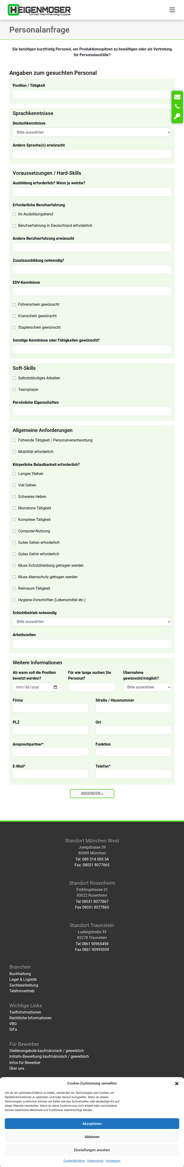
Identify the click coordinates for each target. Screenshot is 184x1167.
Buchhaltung (20, 973)
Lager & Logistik (23, 979)
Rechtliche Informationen (30, 1018)
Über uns (16, 1068)
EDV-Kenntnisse (26, 282)
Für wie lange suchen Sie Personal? (89, 675)
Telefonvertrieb (21, 991)
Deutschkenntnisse (29, 123)
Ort (98, 722)
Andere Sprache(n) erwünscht (39, 145)
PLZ (16, 722)
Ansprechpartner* (28, 744)
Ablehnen (92, 1137)
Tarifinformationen (25, 1012)
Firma (18, 700)
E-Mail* (19, 766)
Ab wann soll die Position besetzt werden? (34, 675)
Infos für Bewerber (24, 1062)
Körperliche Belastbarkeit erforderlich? (46, 464)
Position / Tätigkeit (29, 85)
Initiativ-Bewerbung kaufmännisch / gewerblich (49, 1056)
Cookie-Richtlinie (74, 1160)
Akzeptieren (92, 1124)
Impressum (113, 1160)
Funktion (103, 744)
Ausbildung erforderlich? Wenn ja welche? (49, 183)
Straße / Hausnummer (115, 700)
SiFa (13, 1029)
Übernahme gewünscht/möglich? (141, 675)
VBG (13, 1023)
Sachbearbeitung (23, 985)
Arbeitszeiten (24, 635)
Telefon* (103, 766)
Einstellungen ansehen (92, 1150)
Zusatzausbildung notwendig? (38, 260)
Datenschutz (95, 1160)
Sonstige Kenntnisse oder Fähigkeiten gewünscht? (56, 340)
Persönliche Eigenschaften (36, 402)
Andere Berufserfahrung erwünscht (43, 238)
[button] (176, 1083)
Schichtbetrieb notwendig (35, 613)
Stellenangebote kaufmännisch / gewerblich (46, 1050)
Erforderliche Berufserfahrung (39, 205)
